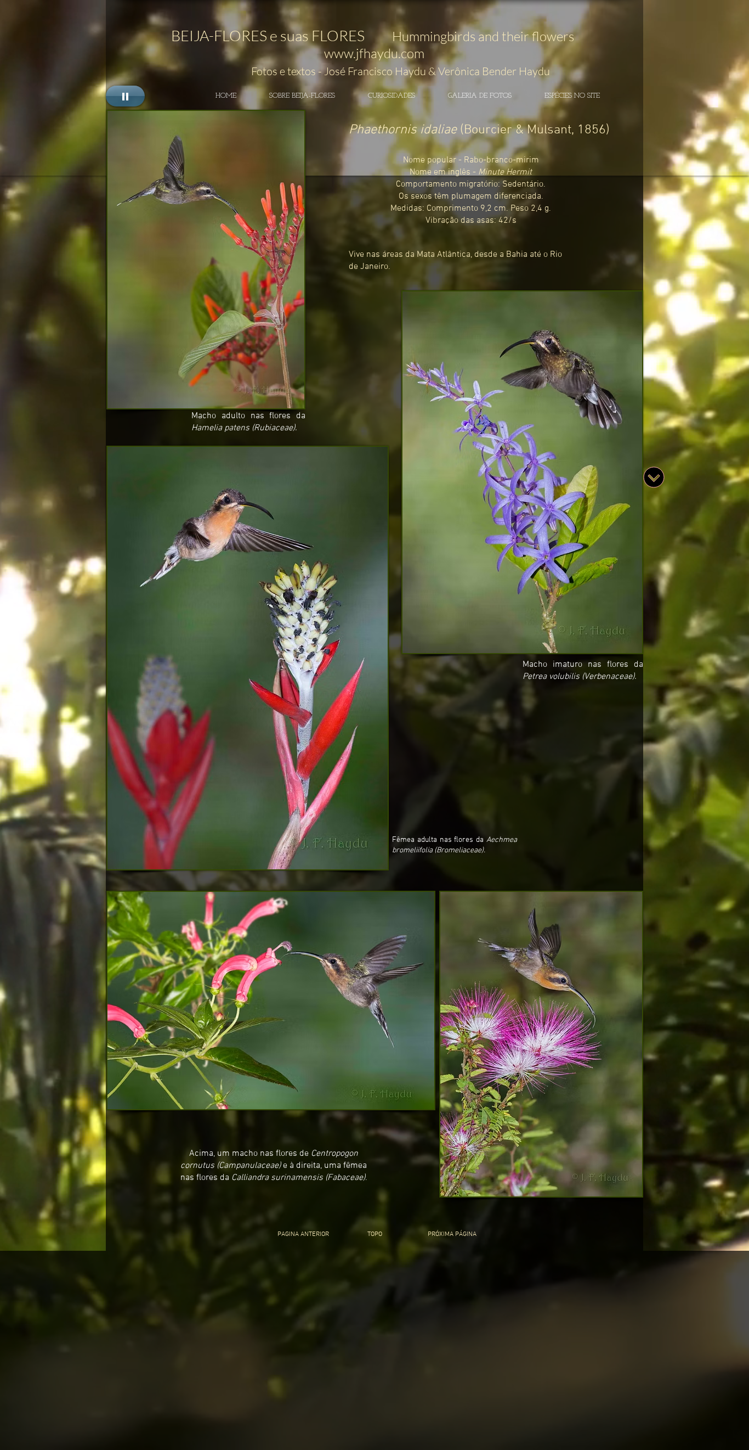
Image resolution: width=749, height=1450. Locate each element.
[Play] (125, 96)
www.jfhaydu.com (374, 53)
